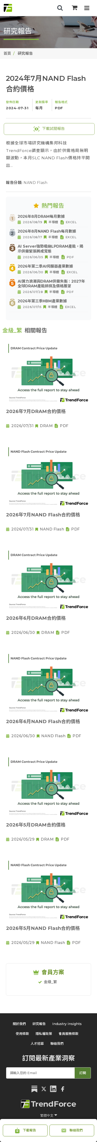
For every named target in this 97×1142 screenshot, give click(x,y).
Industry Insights (67, 1024)
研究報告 (39, 1024)
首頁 (7, 53)
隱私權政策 (44, 1034)
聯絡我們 (76, 1130)
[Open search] (60, 8)
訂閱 (82, 1073)
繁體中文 (47, 1115)
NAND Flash (35, 182)
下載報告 (29, 1130)
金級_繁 (50, 982)
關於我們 (19, 1024)
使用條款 (22, 1034)
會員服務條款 (68, 1034)
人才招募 (37, 1043)
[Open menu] (87, 8)
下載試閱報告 (53, 128)
